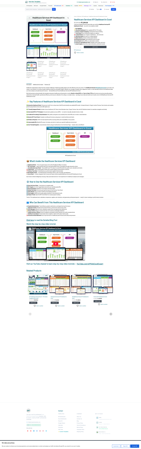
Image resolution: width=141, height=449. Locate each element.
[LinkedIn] (34, 431)
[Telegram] (46, 431)
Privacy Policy (80, 423)
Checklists (60, 427)
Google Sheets (43, 5)
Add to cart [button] (33, 302)
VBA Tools (60, 429)
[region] (70, 445)
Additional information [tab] (38, 84)
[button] (68, 18)
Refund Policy (80, 427)
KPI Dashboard (85, 16)
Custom (95, 5)
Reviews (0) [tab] (47, 84)
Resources (101, 5)
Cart (99, 9)
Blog (78, 421)
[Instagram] (40, 431)
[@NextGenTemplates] (31, 431)
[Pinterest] (43, 431)
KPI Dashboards (59, 5)
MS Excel (36, 5)
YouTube (113, 2)
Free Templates (108, 5)
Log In (113, 9)
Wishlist (92, 9)
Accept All (134, 446)
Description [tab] (29, 84)
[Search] (54, 9)
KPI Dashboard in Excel (101, 87)
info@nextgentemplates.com (84, 2)
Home (75, 16)
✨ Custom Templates (63, 431)
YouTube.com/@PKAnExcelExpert (90, 264)
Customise (115, 446)
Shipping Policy (80, 431)
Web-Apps (88, 5)
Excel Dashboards (62, 418)
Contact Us (105, 2)
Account (107, 9)
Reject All (125, 446)
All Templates (29, 5)
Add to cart (95, 47)
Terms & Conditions (81, 425)
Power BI (50, 5)
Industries (69, 5)
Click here (30, 220)
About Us (96, 2)
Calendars (60, 425)
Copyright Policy (80, 429)
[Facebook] (37, 431)
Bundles (78, 5)
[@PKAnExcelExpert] (27, 431)
